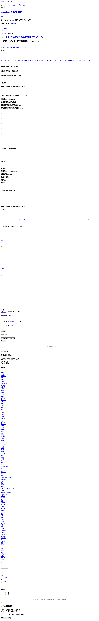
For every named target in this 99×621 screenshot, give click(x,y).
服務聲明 (64, 599)
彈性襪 (2, 512)
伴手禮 (2, 405)
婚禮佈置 (3, 504)
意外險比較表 (4, 466)
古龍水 (2, 550)
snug (2, 240)
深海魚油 (3, 461)
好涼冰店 (3, 385)
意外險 (2, 464)
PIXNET (38, 599)
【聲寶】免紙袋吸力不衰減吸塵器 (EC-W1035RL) (24, 37)
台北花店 (3, 508)
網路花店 (3, 503)
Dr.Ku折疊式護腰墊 (6, 477)
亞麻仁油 (3, 455)
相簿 (5, 27)
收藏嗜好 (13, 23)
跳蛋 (2, 527)
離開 (9, 618)
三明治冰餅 (4, 383)
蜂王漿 (2, 457)
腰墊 (2, 483)
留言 (15, 321)
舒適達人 (3, 536)
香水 (2, 548)
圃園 (2, 552)
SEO (2, 499)
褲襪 (2, 514)
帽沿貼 (2, 374)
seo (1, 539)
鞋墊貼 (2, 396)
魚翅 (2, 420)
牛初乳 (2, 459)
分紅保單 (3, 468)
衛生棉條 (3, 534)
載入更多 (3, 331)
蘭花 (2, 475)
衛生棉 (2, 532)
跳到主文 (3, 16)
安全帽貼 (3, 387)
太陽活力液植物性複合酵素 (8, 488)
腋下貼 (2, 390)
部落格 (5, 28)
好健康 (2, 451)
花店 (2, 501)
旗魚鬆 (2, 401)
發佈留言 (3, 340)
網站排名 (3, 497)
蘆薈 (2, 543)
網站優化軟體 (4, 494)
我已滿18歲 (3, 618)
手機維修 (3, 530)
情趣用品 (3, 523)
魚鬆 (2, 279)
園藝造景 (3, 470)
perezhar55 (3, 312)
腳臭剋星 (3, 376)
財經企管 (12, 325)
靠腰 (2, 481)
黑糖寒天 (3, 490)
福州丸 (2, 416)
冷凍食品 (3, 418)
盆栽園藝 (3, 472)
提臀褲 (2, 559)
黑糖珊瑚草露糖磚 (6, 492)
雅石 (2, 473)
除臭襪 (2, 379)
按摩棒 (2, 525)
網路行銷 (3, 538)
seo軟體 (3, 496)
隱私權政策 (58, 599)
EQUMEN (3, 557)
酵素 (2, 462)
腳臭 (2, 377)
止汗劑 (2, 392)
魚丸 (2, 411)
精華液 (2, 545)
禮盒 (2, 403)
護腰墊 (2, 485)
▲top (2, 328)
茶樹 (2, 546)
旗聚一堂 (3, 400)
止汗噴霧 (3, 394)
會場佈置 (3, 506)
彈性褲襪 (3, 515)
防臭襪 (2, 381)
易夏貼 (2, 389)
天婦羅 (2, 413)
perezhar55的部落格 (11, 12)
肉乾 (2, 409)
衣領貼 (2, 372)
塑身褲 (2, 556)
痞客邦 (12, 321)
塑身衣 (2, 268)
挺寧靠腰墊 (4, 479)
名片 (5, 30)
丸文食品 (3, 398)
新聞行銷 (3, 541)
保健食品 (3, 453)
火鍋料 (2, 414)
